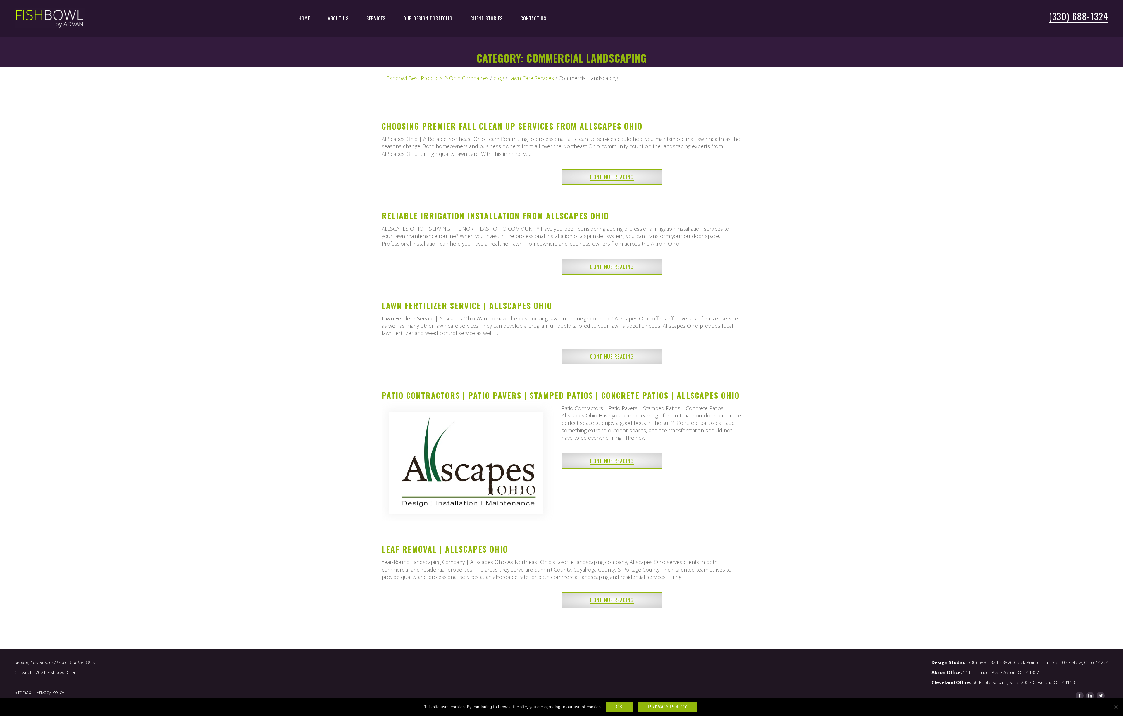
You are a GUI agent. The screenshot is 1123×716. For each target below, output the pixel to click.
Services (375, 18)
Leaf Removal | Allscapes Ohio (445, 549)
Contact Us (533, 18)
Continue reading (612, 177)
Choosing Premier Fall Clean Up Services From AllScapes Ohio (512, 126)
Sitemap (23, 692)
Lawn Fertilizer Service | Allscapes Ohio (467, 305)
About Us (338, 18)
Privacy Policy (50, 692)
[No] (1116, 707)
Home (304, 18)
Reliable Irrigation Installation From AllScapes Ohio (495, 216)
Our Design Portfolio (427, 18)
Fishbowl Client (62, 672)
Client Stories (486, 18)
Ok (619, 706)
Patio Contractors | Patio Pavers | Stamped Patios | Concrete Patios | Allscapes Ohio (561, 395)
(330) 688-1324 (1078, 16)
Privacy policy (667, 706)
